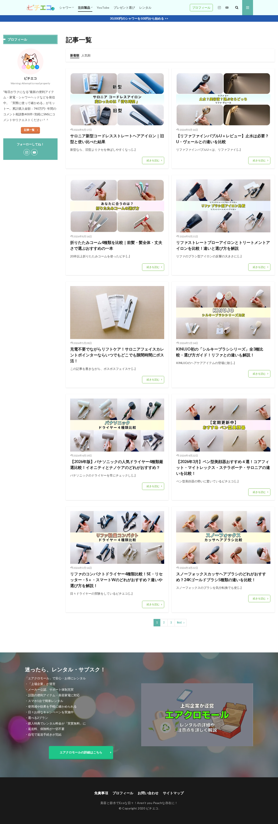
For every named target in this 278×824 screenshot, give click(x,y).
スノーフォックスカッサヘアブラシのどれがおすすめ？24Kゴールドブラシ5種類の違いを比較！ (221, 576)
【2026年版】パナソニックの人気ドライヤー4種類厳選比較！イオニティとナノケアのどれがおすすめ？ (116, 464)
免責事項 (101, 793)
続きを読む (153, 160)
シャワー (65, 7)
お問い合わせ (148, 793)
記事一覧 (29, 129)
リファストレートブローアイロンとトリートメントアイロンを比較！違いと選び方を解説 (223, 245)
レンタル (145, 7)
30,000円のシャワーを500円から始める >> (139, 18)
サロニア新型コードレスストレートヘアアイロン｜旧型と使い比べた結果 (117, 138)
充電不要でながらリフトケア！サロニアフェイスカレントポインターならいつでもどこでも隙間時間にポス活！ (117, 355)
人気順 (86, 55)
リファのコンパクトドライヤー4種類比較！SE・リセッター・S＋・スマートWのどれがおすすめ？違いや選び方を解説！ (116, 579)
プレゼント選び (124, 7)
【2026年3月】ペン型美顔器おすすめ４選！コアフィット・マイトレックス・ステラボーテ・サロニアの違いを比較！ (223, 467)
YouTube (103, 7)
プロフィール (201, 7)
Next (179, 622)
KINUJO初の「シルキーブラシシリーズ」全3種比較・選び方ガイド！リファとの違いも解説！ (219, 352)
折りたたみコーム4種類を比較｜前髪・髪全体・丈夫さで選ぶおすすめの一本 (116, 245)
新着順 (74, 55)
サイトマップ (173, 793)
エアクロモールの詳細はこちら (81, 752)
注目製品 (84, 7)
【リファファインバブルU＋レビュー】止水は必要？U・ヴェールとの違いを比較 (222, 138)
